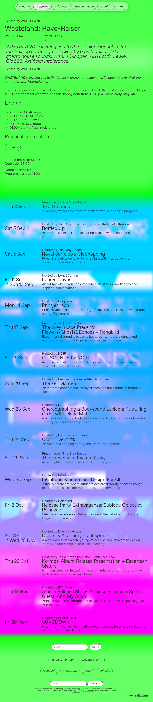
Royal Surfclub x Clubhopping (73, 254)
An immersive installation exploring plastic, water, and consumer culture (89, 235)
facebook (49, 671)
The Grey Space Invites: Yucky (74, 458)
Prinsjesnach (55, 305)
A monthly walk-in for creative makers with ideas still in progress (89, 211)
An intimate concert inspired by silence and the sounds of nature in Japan (91, 390)
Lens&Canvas (56, 280)
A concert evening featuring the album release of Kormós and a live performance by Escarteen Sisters (92, 572)
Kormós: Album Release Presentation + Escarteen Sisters (94, 563)
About (104, 6)
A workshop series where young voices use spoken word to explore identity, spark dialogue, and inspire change (91, 542)
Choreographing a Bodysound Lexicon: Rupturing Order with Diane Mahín (94, 411)
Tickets (12, 147)
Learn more (89, 691)
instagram (70, 671)
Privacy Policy (91, 660)
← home (24, 6)
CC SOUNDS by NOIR (65, 358)
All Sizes (142, 695)
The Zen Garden (59, 383)
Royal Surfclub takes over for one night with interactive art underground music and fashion (85, 260)
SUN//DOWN (56, 622)
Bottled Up (53, 228)
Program (42, 6)
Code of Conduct (63, 660)
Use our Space (84, 6)
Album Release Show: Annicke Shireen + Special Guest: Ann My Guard (93, 594)
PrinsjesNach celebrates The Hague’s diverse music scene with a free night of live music (93, 312)
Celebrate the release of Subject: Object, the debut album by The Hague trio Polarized (90, 516)
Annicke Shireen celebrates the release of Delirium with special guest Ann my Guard (93, 603)
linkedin (105, 671)
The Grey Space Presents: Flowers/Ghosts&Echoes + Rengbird (80, 330)
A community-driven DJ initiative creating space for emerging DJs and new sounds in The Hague (93, 628)
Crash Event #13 (59, 439)
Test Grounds (56, 207)
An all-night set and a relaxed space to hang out (77, 462)
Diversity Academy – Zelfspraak (75, 536)
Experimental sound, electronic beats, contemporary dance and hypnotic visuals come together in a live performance (89, 338)
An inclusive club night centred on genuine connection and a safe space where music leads (90, 364)
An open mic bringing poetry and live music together (81, 444)
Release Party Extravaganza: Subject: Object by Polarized (92, 507)
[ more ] (119, 6)
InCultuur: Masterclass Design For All (81, 480)
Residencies (61, 6)
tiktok (88, 671)
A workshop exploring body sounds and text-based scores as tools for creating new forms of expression (93, 420)
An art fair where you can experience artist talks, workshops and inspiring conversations (89, 286)
